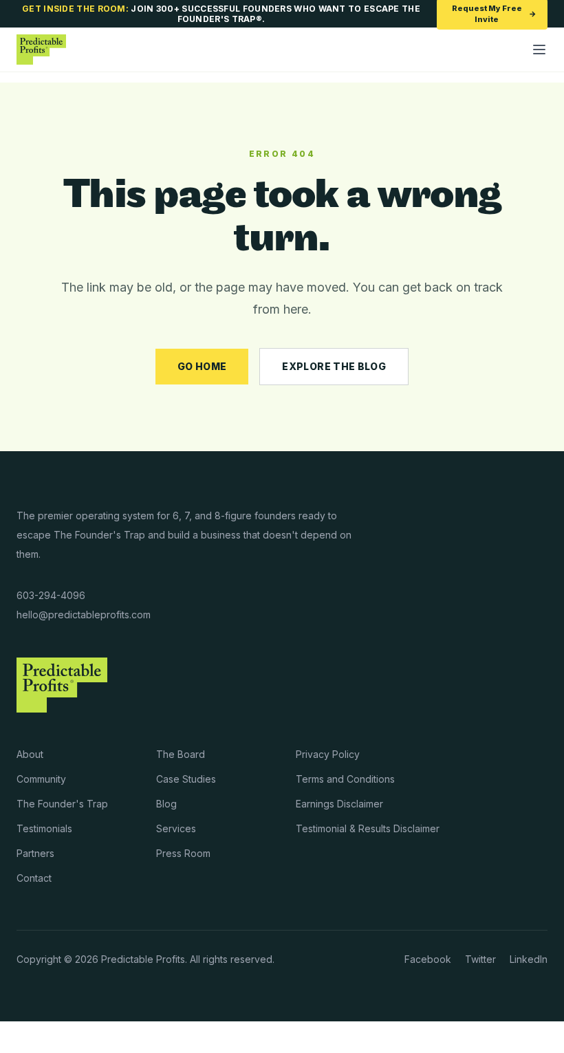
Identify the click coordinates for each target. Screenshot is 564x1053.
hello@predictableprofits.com (84, 614)
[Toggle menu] (539, 49)
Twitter (480, 959)
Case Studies (186, 779)
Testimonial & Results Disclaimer (368, 828)
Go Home (201, 366)
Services (176, 828)
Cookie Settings (52, 1037)
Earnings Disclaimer (339, 804)
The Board (180, 754)
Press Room (183, 853)
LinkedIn (528, 959)
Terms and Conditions (345, 779)
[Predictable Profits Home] (41, 49)
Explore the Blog (334, 366)
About (30, 754)
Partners (35, 853)
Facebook (427, 959)
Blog (166, 804)
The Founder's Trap (62, 804)
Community (41, 779)
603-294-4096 (51, 595)
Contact (34, 878)
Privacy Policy (328, 754)
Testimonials (44, 828)
